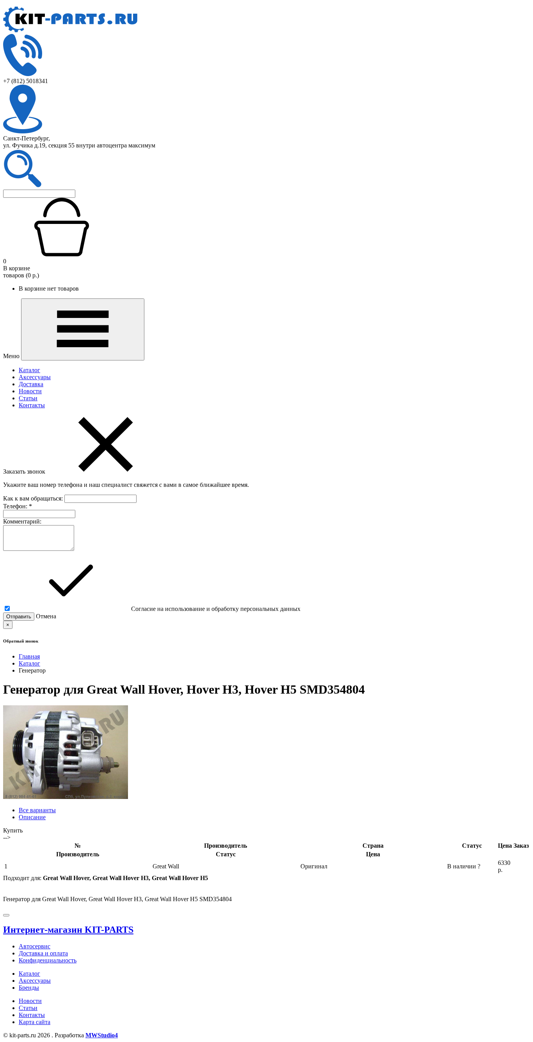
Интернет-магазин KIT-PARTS (68, 930)
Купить (13, 830)
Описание (32, 817)
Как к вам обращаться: (33, 498)
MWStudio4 (101, 1035)
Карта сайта (34, 1022)
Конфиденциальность (47, 960)
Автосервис (34, 946)
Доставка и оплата (43, 953)
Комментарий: (22, 521)
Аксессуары (35, 377)
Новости (30, 391)
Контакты (32, 405)
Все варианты (37, 810)
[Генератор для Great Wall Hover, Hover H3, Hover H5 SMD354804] (65, 796)
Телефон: (17, 506)
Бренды (29, 987)
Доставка (31, 384)
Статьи (28, 398)
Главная (29, 656)
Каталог (29, 370)
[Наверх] (6, 915)
